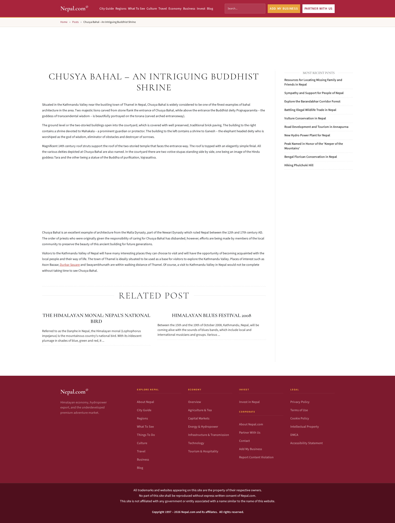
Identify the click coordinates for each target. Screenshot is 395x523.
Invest (201, 8)
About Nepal (145, 402)
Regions (120, 8)
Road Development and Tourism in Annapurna (316, 127)
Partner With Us (249, 432)
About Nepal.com (251, 424)
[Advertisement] (197, 43)
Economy (174, 8)
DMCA (294, 435)
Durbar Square (70, 265)
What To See (136, 8)
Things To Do (146, 435)
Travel (162, 8)
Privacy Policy (300, 402)
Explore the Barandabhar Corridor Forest (312, 101)
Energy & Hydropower (203, 426)
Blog (210, 8)
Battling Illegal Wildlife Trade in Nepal (310, 110)
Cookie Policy (299, 418)
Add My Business (250, 449)
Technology (196, 443)
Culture (152, 8)
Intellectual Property (304, 426)
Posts (75, 22)
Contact (244, 441)
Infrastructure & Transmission (208, 435)
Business (189, 8)
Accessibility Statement (306, 443)
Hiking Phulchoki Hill (298, 165)
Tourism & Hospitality (203, 451)
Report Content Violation (256, 457)
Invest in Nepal (249, 402)
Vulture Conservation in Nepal (305, 118)
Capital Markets (198, 418)
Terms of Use (299, 410)
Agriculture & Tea (200, 410)
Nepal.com (74, 8)
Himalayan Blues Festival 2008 (211, 315)
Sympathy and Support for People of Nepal (314, 93)
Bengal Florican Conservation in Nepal (310, 157)
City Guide (106, 8)
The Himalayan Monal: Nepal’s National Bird (96, 318)
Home (63, 22)
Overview (194, 402)
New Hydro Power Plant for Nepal (307, 135)
